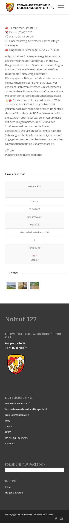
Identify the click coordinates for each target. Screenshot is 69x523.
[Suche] (50, 7)
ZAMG (8, 426)
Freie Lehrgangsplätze (17, 414)
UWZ (7, 420)
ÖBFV (8, 432)
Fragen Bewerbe (14, 492)
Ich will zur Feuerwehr (16, 437)
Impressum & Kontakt (44, 514)
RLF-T (34, 255)
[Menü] (59, 7)
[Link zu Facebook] (56, 518)
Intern (8, 487)
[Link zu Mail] (61, 518)
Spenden (10, 443)
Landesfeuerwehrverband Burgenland (26, 409)
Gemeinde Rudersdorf (17, 403)
